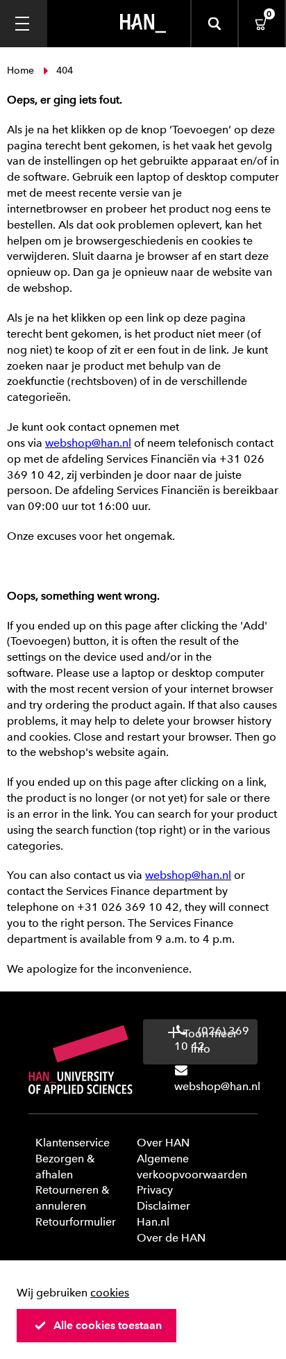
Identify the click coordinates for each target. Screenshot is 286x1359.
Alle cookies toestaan (107, 1325)
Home (22, 70)
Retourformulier (75, 1221)
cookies (109, 1292)
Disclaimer (163, 1205)
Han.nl (153, 1221)
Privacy (155, 1189)
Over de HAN (171, 1237)
